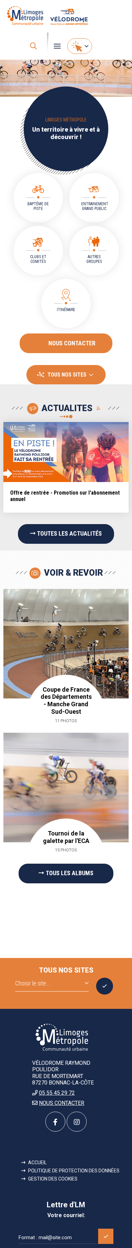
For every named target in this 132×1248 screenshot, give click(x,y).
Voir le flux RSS (98, 408)
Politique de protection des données (73, 1170)
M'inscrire (105, 1236)
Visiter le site (104, 986)
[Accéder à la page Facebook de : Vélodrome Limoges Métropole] (55, 1122)
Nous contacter (71, 343)
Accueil (37, 1162)
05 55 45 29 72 (57, 1093)
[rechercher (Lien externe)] (33, 46)
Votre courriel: (66, 1215)
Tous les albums (69, 873)
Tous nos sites (66, 374)
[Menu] (57, 46)
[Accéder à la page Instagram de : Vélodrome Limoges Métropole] (77, 1122)
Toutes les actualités (69, 533)
